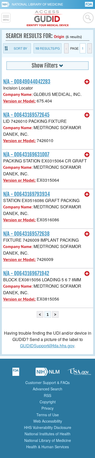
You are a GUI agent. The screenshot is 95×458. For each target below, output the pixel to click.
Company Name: (17, 94)
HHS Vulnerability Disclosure (47, 427)
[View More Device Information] (87, 82)
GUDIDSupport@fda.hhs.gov (47, 346)
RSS (47, 395)
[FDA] (89, 4)
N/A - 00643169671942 (26, 273)
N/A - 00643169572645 (26, 115)
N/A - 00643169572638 (26, 234)
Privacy (47, 408)
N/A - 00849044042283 (26, 81)
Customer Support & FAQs (47, 382)
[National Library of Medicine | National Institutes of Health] (47, 373)
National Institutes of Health (47, 433)
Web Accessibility (47, 421)
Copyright (48, 401)
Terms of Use (47, 414)
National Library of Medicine (37, 4)
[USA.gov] (79, 373)
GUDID (48, 18)
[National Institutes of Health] (7, 4)
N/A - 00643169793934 (26, 194)
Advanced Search (47, 388)
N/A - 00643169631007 (26, 154)
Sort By (20, 48)
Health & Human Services (47, 446)
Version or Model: (19, 101)
